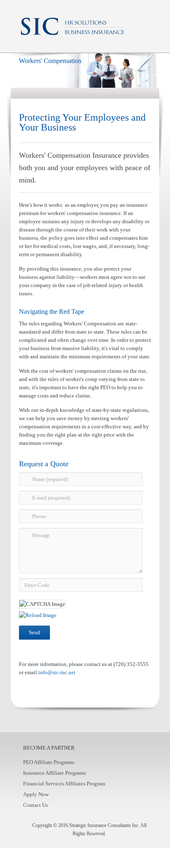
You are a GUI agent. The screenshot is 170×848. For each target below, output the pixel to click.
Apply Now (36, 794)
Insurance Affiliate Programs (54, 773)
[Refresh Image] (38, 615)
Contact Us (35, 805)
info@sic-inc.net (57, 672)
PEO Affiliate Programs (48, 762)
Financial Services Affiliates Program (64, 783)
